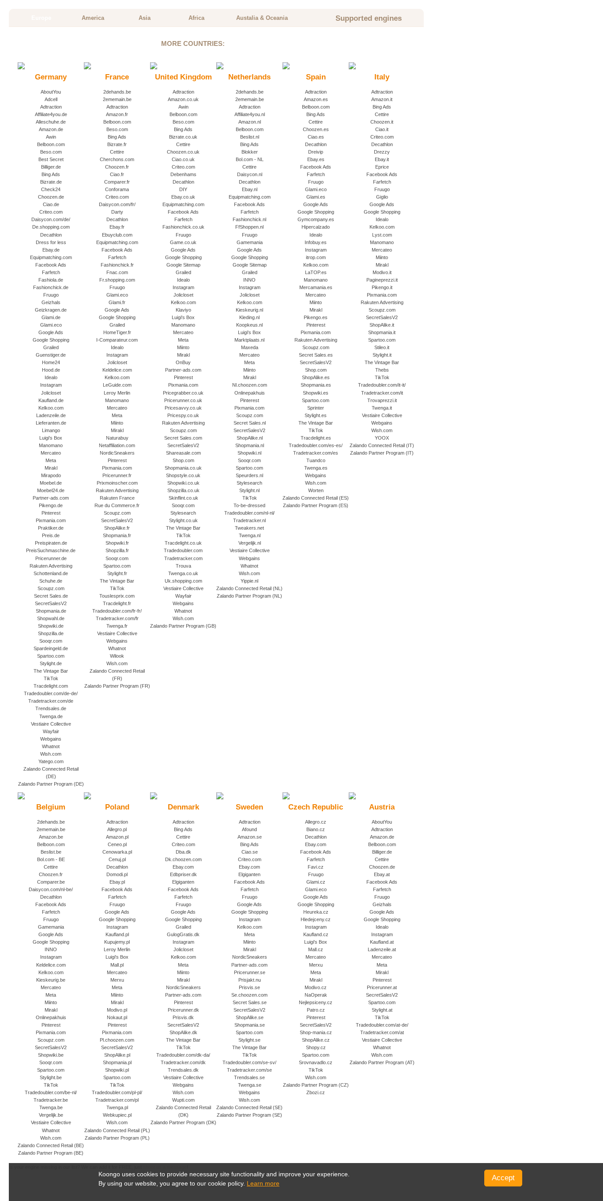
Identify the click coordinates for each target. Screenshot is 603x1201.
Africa (196, 18)
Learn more (263, 1183)
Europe (41, 18)
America (93, 18)
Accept (503, 1178)
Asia (145, 18)
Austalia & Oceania (262, 18)
